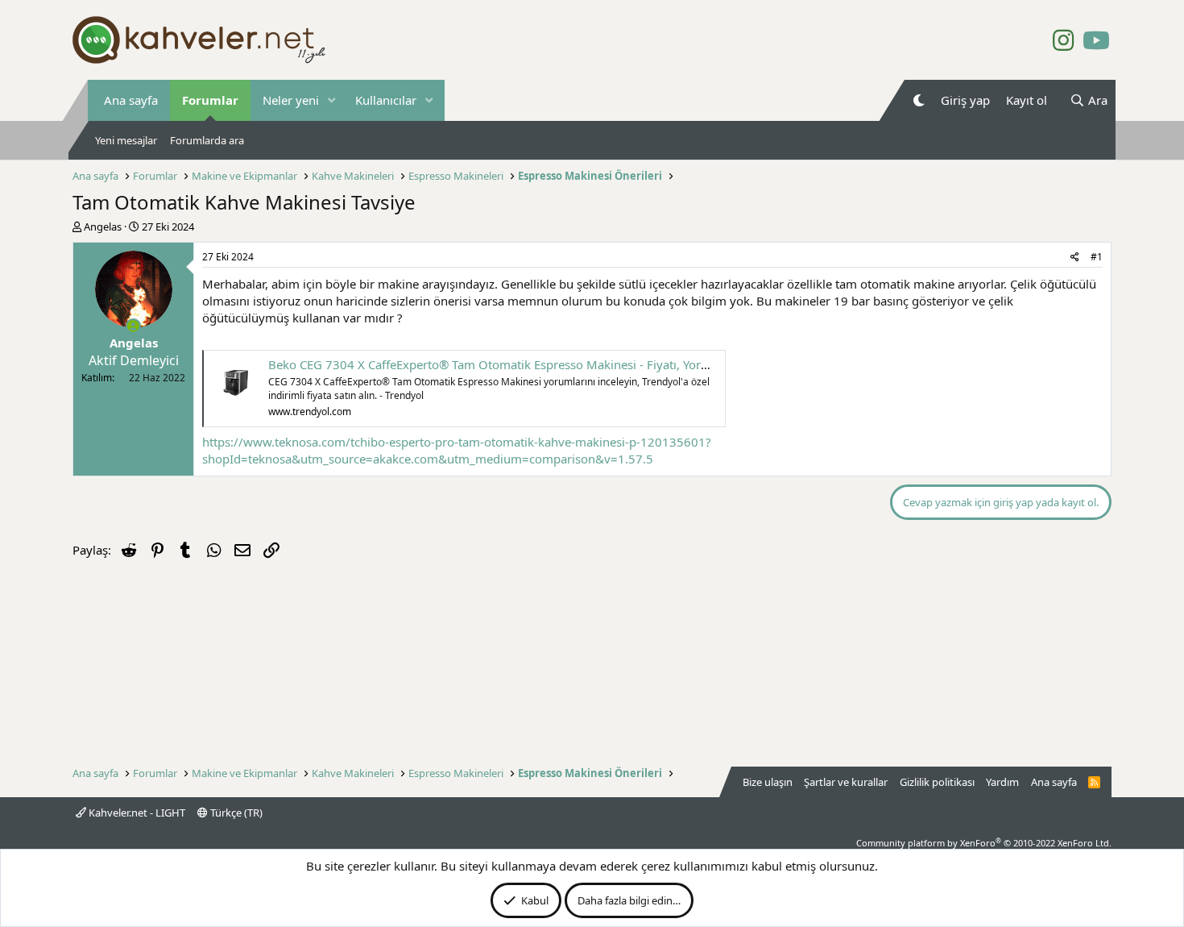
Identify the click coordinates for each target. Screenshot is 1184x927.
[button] (332, 100)
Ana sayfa (131, 100)
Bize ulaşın (768, 782)
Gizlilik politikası (937, 782)
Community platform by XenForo (984, 843)
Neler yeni (291, 100)
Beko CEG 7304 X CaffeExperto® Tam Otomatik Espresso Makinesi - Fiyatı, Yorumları (502, 364)
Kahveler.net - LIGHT (135, 812)
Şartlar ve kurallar (846, 782)
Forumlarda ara (207, 140)
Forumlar (210, 100)
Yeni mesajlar (126, 140)
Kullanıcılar (385, 100)
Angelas (103, 226)
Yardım (1002, 782)
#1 (1097, 257)
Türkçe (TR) (235, 812)
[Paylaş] (1075, 257)
